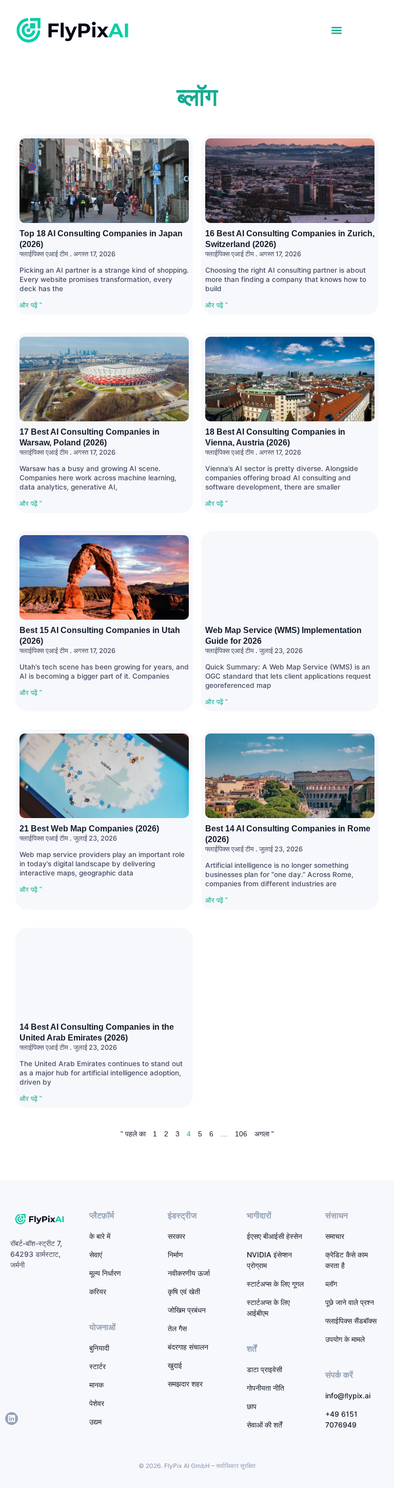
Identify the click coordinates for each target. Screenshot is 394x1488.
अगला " (264, 1134)
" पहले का (133, 1134)
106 (241, 1134)
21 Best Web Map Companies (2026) (89, 828)
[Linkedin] (11, 1418)
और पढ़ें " (30, 305)
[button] (336, 30)
